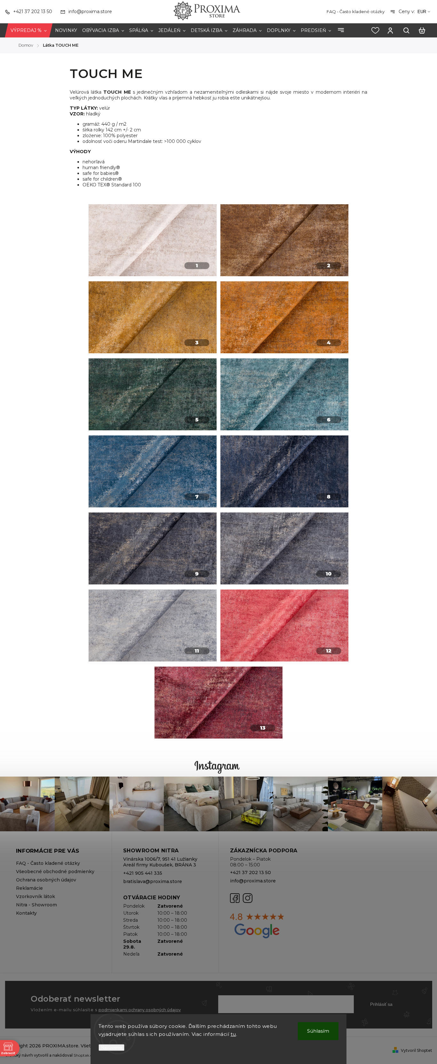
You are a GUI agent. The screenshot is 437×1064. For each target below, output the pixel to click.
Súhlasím (318, 1031)
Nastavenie (111, 1047)
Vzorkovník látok (35, 896)
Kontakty (26, 913)
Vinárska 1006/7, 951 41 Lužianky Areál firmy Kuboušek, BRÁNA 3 (160, 862)
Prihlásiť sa (381, 1004)
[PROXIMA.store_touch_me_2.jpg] (284, 241)
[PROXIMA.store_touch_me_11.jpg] (153, 626)
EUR (421, 11)
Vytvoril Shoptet (416, 1050)
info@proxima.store (253, 881)
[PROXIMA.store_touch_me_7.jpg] (153, 472)
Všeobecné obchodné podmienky (55, 871)
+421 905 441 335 (142, 873)
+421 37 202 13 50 (250, 872)
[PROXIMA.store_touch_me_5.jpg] (153, 395)
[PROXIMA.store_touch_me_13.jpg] (218, 703)
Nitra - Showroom (36, 905)
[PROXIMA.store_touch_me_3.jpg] (153, 318)
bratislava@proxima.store (152, 881)
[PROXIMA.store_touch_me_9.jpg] (153, 549)
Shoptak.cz (84, 1055)
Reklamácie (29, 888)
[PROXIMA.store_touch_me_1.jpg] (153, 241)
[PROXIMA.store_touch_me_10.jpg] (284, 549)
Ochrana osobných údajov (46, 880)
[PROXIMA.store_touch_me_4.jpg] (284, 318)
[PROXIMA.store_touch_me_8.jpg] (284, 472)
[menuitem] (28, 30)
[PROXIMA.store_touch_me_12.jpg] (284, 626)
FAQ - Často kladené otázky (356, 11)
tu (233, 1034)
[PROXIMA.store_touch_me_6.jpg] (284, 395)
